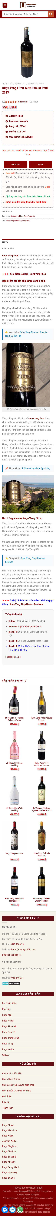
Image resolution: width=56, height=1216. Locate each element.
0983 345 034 (17, 977)
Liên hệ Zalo (15, 164)
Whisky (5, 1055)
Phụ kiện (6, 1009)
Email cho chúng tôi (11, 954)
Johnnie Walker (9, 1141)
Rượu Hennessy (9, 1172)
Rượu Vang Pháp (36, 83)
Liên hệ (5, 1102)
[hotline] (20, 1209)
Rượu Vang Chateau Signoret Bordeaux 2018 (42, 809)
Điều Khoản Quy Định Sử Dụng (16, 1090)
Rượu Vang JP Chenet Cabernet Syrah (14, 719)
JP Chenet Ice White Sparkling (35, 468)
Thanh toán (7, 1108)
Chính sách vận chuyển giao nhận (18, 1085)
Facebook (10, 656)
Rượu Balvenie (9, 1156)
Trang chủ (7, 83)
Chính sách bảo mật (31, 1208)
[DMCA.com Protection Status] (11, 983)
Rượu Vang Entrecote (14, 853)
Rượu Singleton (9, 1146)
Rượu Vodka (8, 1049)
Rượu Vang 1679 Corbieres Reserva (41, 764)
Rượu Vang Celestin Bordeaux (41, 854)
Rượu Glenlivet (9, 1151)
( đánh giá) (23, 102)
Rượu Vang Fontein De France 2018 (14, 899)
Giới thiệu (6, 1096)
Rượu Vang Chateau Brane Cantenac (41, 899)
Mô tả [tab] (5, 242)
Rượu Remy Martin (11, 1167)
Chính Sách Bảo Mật (12, 1073)
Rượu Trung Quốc (10, 1038)
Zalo (18, 656)
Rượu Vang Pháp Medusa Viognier (41, 719)
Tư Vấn (40, 164)
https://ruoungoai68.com (29, 626)
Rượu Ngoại (8, 1020)
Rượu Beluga (8, 1177)
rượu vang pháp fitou (14, 221)
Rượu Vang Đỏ (29, 216)
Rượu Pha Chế (9, 1026)
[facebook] (4, 1209)
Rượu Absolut (8, 1162)
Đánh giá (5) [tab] (8, 248)
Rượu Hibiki (7, 1135)
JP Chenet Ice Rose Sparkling (14, 764)
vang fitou (26, 221)
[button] (5, 5)
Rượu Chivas (8, 1125)
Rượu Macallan (9, 1130)
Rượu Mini (7, 1015)
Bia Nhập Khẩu (9, 1003)
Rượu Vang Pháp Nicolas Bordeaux (26, 604)
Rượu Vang (20, 83)
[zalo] (12, 1209)
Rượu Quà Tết (9, 1032)
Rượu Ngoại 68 (44, 1212)
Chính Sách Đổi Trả (11, 1079)
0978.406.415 (17, 944)
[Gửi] (51, 14)
